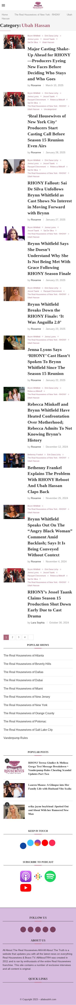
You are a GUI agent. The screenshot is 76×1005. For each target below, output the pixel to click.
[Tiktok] (45, 929)
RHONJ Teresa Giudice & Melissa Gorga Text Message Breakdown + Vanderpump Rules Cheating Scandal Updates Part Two (49, 768)
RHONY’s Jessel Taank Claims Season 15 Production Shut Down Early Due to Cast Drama (50, 604)
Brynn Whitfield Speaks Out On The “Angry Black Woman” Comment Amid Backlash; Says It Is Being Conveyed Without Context (50, 537)
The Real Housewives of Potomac (25, 721)
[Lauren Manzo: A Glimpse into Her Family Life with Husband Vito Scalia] (14, 790)
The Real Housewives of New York (25, 705)
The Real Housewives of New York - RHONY (37, 14)
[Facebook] (23, 929)
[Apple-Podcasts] (25, 873)
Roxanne (36, 85)
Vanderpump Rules (16, 737)
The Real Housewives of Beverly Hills (27, 663)
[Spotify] (50, 873)
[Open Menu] (3, 5)
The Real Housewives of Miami (23, 688)
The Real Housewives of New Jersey (27, 696)
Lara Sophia (38, 622)
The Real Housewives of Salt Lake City (28, 729)
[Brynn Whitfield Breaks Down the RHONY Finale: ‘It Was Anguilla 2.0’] (14, 294)
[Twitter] (30, 929)
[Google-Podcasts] (38, 873)
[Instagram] (38, 929)
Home (5, 14)
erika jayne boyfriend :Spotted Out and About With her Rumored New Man (48, 810)
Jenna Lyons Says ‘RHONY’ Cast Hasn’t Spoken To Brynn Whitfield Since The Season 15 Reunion (49, 361)
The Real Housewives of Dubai (23, 680)
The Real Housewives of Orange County (29, 713)
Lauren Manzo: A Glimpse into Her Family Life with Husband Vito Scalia (49, 787)
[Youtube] (25, 884)
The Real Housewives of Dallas (23, 672)
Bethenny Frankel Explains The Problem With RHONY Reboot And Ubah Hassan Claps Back (49, 479)
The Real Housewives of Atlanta (24, 655)
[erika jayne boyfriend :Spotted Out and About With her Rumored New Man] (14, 812)
